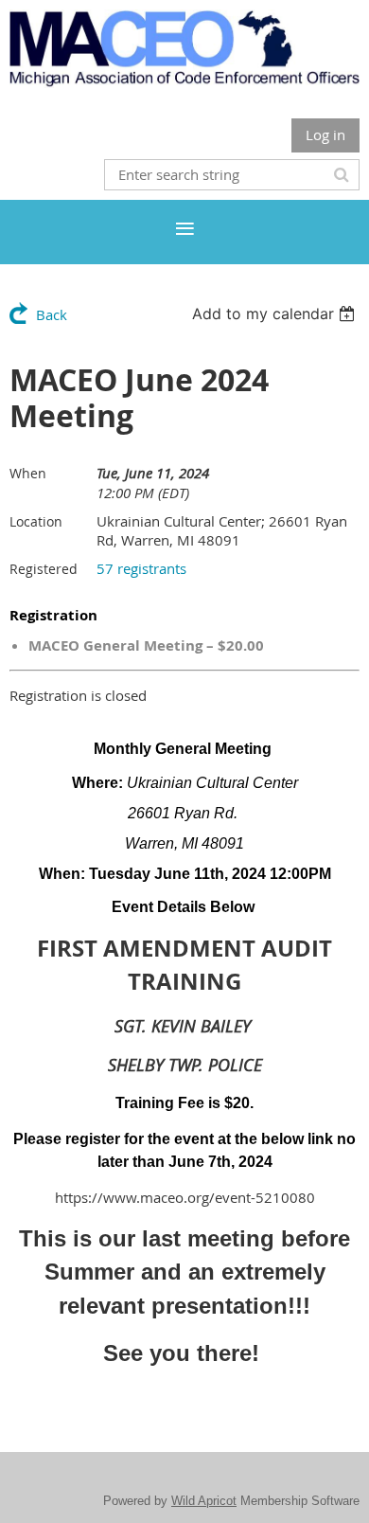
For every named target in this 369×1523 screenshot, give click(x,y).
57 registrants (141, 568)
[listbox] (276, 313)
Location (35, 521)
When (27, 473)
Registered (43, 569)
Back (51, 314)
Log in (325, 134)
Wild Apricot (204, 1501)
